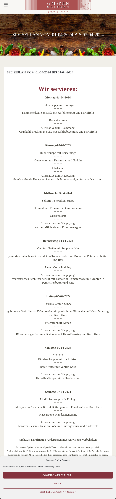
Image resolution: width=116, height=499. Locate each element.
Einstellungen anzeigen (58, 492)
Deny (58, 483)
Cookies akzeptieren (58, 475)
